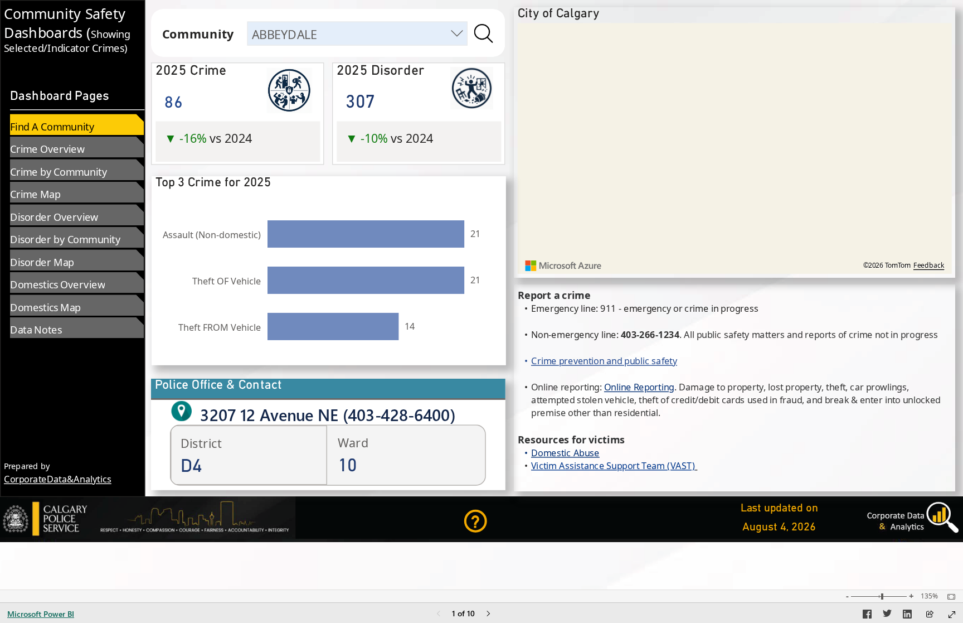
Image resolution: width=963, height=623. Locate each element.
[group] (72, 33)
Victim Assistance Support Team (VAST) (613, 465)
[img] (483, 33)
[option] (366, 234)
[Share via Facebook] (867, 615)
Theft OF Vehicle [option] (226, 281)
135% (929, 596)
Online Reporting (639, 387)
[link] (498, 521)
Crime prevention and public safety (604, 361)
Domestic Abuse (565, 452)
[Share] (929, 615)
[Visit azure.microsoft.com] (563, 265)
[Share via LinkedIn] (907, 615)
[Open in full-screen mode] (951, 615)
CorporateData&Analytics (57, 479)
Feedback (928, 265)
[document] (72, 33)
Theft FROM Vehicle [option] (219, 327)
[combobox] (357, 34)
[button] (237, 121)
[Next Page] (488, 614)
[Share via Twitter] (887, 615)
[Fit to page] (948, 596)
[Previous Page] (438, 614)
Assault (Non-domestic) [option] (212, 235)
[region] (481, 271)
